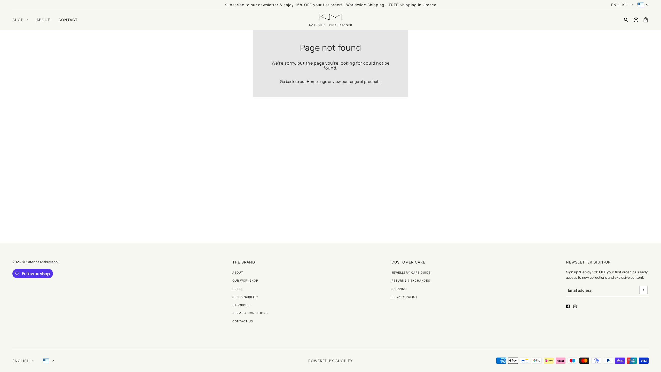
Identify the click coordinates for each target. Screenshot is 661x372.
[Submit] (643, 290)
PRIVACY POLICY (404, 297)
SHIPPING (399, 289)
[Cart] (646, 20)
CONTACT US (242, 321)
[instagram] (575, 306)
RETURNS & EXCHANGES (410, 280)
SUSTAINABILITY (245, 297)
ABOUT (237, 272)
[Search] (626, 20)
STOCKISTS (241, 305)
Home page (317, 81)
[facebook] (568, 306)
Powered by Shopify (330, 361)
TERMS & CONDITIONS (250, 313)
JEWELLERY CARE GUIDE (411, 272)
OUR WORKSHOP (245, 280)
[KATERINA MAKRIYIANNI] (330, 20)
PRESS (237, 289)
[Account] (636, 20)
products (372, 81)
